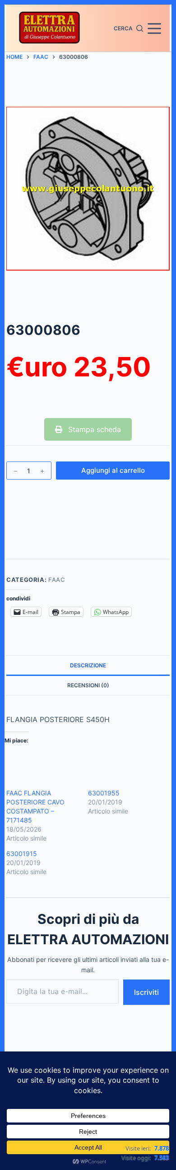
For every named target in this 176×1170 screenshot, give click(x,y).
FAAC (56, 579)
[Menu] (154, 28)
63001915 (21, 853)
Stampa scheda (93, 429)
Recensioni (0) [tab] (88, 685)
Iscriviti (146, 992)
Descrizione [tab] (88, 665)
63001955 (104, 793)
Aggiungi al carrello (113, 470)
